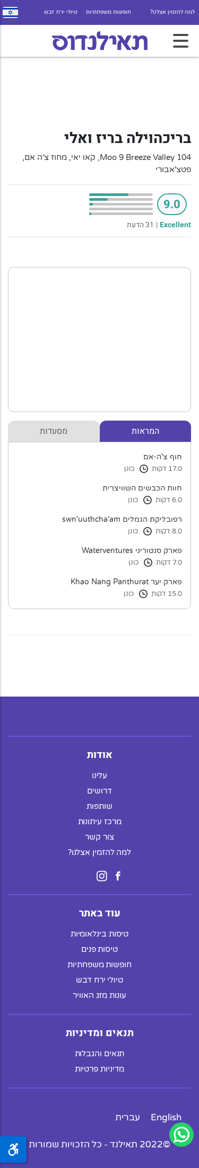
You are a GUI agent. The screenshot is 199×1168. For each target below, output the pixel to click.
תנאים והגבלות (100, 1053)
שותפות (99, 806)
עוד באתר (99, 913)
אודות (100, 755)
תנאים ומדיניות (100, 1033)
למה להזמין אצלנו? (172, 12)
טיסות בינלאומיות (100, 934)
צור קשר (99, 837)
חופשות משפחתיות (108, 12)
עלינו (100, 775)
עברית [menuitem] (127, 1117)
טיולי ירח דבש (60, 12)
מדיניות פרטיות (100, 1069)
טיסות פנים (99, 949)
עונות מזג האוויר (99, 995)
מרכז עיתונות (100, 821)
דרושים (99, 791)
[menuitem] (166, 1117)
